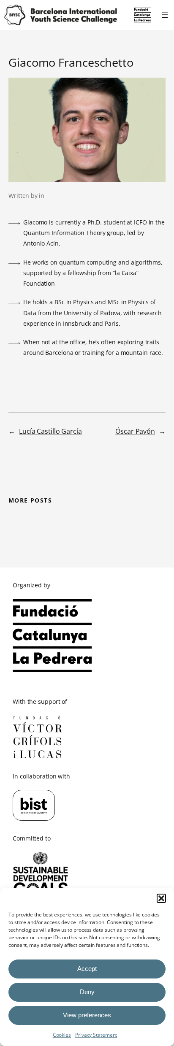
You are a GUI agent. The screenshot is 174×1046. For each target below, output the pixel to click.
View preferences (87, 1015)
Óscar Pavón (135, 431)
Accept (87, 968)
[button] (161, 898)
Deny (87, 991)
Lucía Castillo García (50, 431)
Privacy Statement (96, 1034)
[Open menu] (165, 15)
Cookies (62, 1034)
